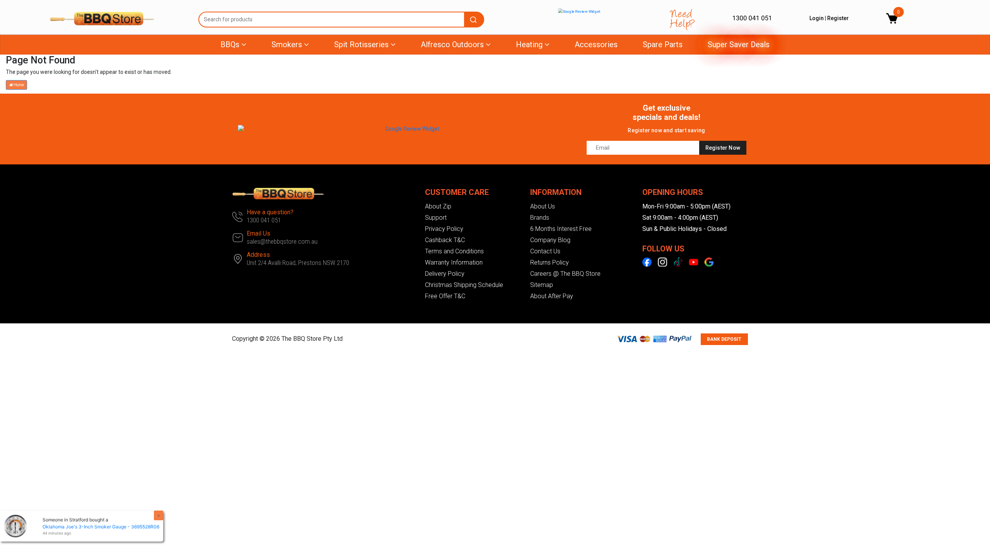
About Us (542, 206)
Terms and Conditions (454, 251)
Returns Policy (549, 262)
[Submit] (474, 19)
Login (816, 18)
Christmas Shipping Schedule (464, 285)
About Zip (438, 206)
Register (838, 18)
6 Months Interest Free (561, 228)
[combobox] (341, 19)
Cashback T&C (445, 240)
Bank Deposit (724, 339)
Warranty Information (454, 262)
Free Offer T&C (445, 296)
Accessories (596, 44)
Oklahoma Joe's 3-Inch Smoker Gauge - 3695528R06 (101, 527)
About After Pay (551, 296)
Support (436, 217)
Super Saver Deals (739, 44)
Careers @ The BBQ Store (565, 273)
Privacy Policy (444, 228)
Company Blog (550, 240)
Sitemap (541, 285)
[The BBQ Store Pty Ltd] (118, 19)
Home (18, 85)
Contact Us (545, 251)
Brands (539, 217)
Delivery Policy (444, 273)
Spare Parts (663, 44)
